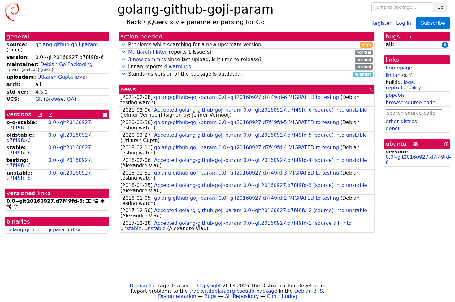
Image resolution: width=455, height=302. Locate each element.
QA (70, 99)
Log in (403, 23)
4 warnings (177, 66)
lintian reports (249, 66)
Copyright (209, 286)
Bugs (210, 296)
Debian (138, 286)
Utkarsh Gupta (55, 77)
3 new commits (147, 59)
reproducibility (403, 88)
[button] (123, 44)
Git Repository (241, 296)
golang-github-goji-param (66, 44)
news (128, 89)
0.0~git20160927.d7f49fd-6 (49, 125)
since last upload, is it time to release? (249, 59)
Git (38, 99)
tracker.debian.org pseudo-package (233, 291)
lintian (393, 75)
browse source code (411, 102)
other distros (401, 121)
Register (381, 23)
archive (30, 70)
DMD (47, 70)
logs (409, 82)
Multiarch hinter (147, 52)
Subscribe (433, 23)
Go (440, 7)
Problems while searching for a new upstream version (249, 44)
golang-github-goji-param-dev (43, 230)
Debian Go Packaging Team (49, 67)
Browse (55, 99)
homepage (399, 68)
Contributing (282, 296)
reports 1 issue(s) (249, 52)
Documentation (177, 296)
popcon (395, 95)
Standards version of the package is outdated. (249, 74)
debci (392, 128)
